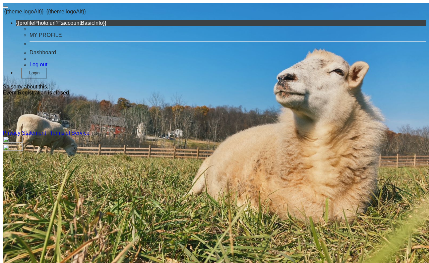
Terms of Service (69, 133)
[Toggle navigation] (5, 7)
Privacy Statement (24, 133)
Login (34, 72)
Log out (38, 64)
